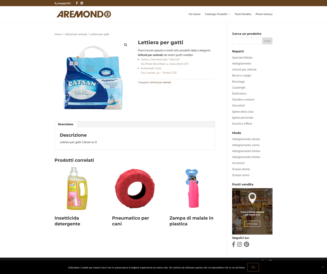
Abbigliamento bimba (246, 151)
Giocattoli (238, 105)
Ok (253, 267)
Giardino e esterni (243, 99)
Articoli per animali (76, 34)
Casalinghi (238, 87)
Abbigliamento (241, 63)
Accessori (238, 163)
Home (58, 34)
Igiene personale (242, 117)
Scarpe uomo (241, 175)
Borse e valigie (241, 75)
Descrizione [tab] (65, 124)
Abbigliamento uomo (246, 145)
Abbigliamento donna (246, 139)
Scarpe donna (241, 169)
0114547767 (64, 3)
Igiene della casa (243, 111)
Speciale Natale (242, 57)
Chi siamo (194, 14)
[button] (126, 45)
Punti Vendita (243, 14)
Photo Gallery (264, 14)
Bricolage (238, 81)
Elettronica (239, 93)
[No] (322, 267)
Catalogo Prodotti (216, 14)
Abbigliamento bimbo (246, 157)
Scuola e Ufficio (242, 123)
